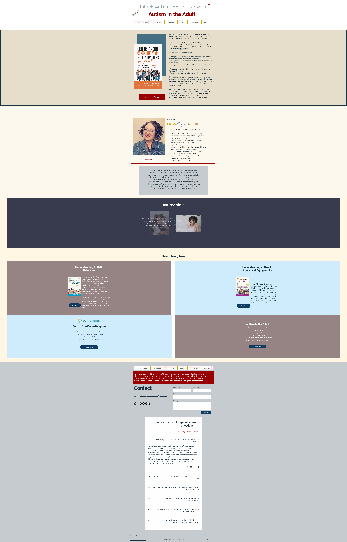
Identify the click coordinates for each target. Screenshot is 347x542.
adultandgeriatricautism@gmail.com (153, 396)
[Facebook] (141, 403)
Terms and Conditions (138, 540)
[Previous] (133, 225)
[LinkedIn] (146, 403)
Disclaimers (211, 540)
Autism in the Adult (188, 154)
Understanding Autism (185, 151)
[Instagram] (149, 403)
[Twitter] (143, 403)
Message (175, 401)
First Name (176, 387)
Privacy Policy (135, 536)
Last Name (196, 387)
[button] (198, 467)
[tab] (187, 431)
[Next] (213, 225)
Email (174, 393)
